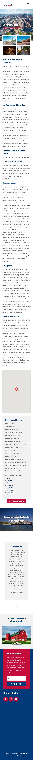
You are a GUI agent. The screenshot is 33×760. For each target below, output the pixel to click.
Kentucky (10, 493)
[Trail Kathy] (23, 54)
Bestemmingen (17, 12)
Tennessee (10, 490)
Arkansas (10, 488)
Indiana (16, 643)
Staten (23, 12)
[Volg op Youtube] (16, 699)
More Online (20, 756)
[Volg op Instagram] (11, 699)
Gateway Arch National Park (13, 161)
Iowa (8, 478)
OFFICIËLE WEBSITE (16, 501)
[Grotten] (9, 54)
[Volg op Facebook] (5, 699)
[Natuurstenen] (23, 45)
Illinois (9, 495)
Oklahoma (10, 485)
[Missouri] (9, 45)
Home (12, 12)
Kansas (9, 483)
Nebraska (10, 481)
